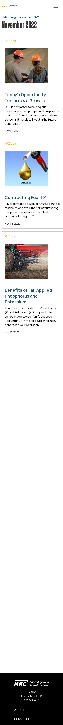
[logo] (31, 682)
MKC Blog (10, 17)
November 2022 (29, 17)
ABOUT (20, 710)
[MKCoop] (9, 6)
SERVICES (22, 718)
